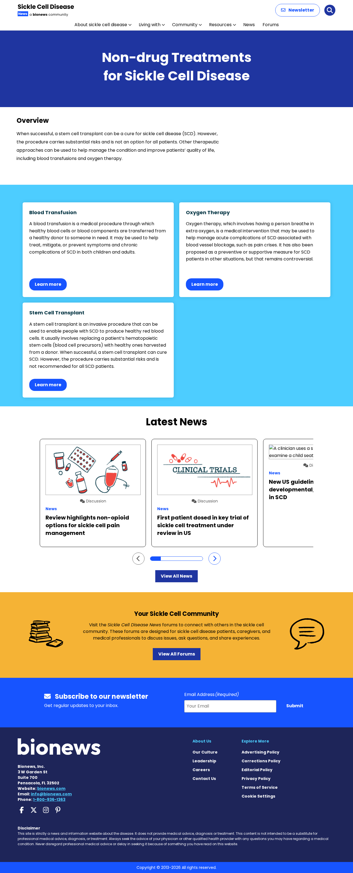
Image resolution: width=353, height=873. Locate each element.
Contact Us (204, 778)
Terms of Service (260, 787)
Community (184, 24)
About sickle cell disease (100, 24)
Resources (220, 24)
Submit (294, 706)
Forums (271, 24)
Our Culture (205, 752)
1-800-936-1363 (49, 799)
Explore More (255, 741)
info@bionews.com (51, 794)
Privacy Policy (256, 778)
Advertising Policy (260, 752)
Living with (150, 24)
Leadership (204, 761)
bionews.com (51, 788)
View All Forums (176, 654)
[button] (297, 10)
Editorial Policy (257, 770)
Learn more (48, 284)
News (249, 24)
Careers (201, 770)
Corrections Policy (261, 761)
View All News (176, 576)
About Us (201, 741)
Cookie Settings (258, 796)
